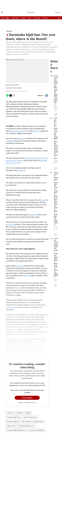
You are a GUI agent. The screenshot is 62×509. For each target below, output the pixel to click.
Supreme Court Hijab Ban (36, 430)
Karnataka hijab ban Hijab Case (16, 430)
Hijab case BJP (11, 426)
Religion (27, 413)
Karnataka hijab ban (13, 421)
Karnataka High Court (13, 417)
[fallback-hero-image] (51, 76)
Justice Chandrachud (30, 417)
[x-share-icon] (10, 96)
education (10, 413)
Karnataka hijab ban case (26, 426)
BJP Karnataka (26, 421)
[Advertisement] (31, 3)
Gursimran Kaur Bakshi (13, 88)
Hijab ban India (38, 421)
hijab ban (19, 413)
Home (3, 18)
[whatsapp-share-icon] (7, 96)
